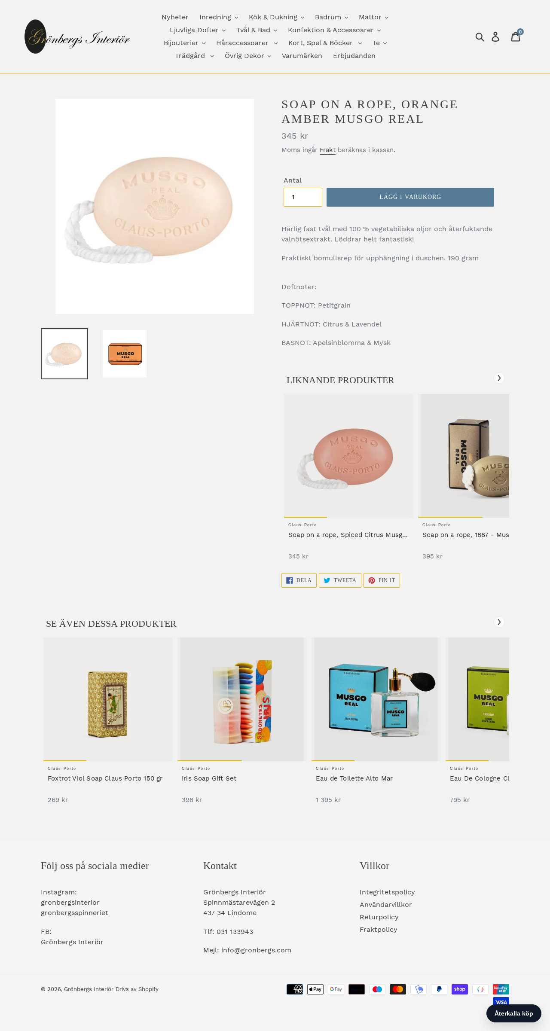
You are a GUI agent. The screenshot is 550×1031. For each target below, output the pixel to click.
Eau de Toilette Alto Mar (354, 778)
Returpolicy (379, 917)
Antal (293, 180)
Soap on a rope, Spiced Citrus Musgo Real (347, 535)
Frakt (328, 150)
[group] (348, 481)
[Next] (499, 378)
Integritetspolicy (387, 892)
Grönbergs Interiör (88, 989)
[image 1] (348, 456)
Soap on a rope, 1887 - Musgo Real (477, 535)
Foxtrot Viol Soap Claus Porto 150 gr (105, 778)
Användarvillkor (386, 904)
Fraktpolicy (378, 929)
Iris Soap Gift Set (209, 778)
